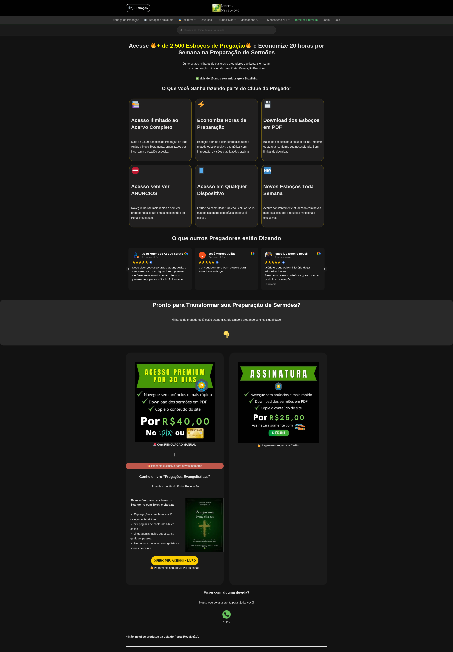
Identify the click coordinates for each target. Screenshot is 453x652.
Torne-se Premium (306, 19)
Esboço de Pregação (126, 19)
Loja (337, 19)
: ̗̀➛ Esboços (139, 8)
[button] (195, 20)
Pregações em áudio (160, 19)
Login (326, 19)
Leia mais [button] (270, 284)
